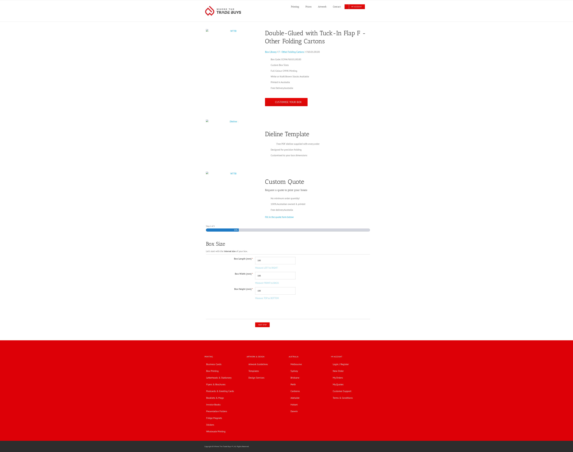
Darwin (294, 411)
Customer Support (342, 391)
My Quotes (338, 384)
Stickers (210, 424)
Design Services (256, 377)
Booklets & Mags (215, 397)
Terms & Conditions (343, 397)
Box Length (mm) (243, 258)
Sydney (294, 370)
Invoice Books (213, 404)
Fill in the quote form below (279, 216)
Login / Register (341, 364)
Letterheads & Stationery (218, 377)
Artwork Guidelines (258, 364)
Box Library (270, 51)
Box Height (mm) (243, 288)
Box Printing (212, 370)
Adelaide (295, 397)
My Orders (338, 377)
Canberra (295, 391)
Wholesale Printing (215, 431)
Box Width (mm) (244, 273)
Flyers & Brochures (215, 384)
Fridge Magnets (214, 417)
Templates (253, 370)
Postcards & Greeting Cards (220, 391)
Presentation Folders (216, 411)
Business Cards (213, 364)
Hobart (294, 404)
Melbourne (296, 364)
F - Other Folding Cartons (291, 51)
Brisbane (295, 377)
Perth (293, 384)
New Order (338, 370)
